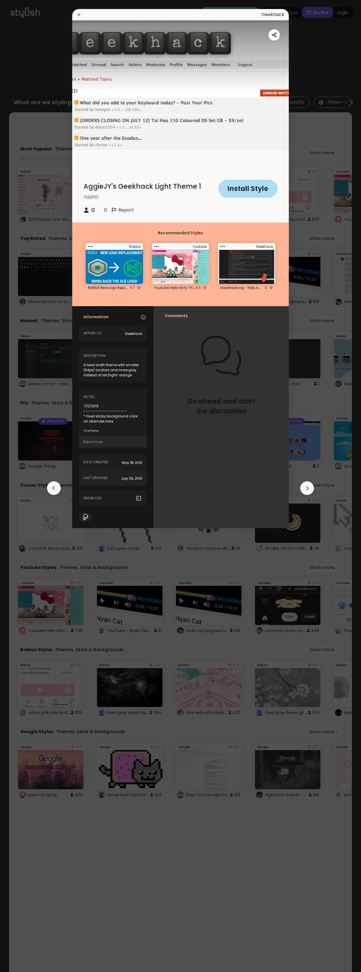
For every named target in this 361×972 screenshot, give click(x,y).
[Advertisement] (22, 486)
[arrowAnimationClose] (54, 488)
